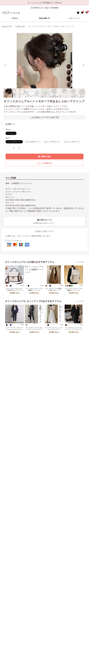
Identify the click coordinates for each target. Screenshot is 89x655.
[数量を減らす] (9, 148)
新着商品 (15, 18)
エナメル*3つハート (14, 142)
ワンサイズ (11, 133)
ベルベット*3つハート (52, 142)
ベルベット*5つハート (72, 142)
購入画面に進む (44, 156)
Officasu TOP (7, 26)
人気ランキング (74, 18)
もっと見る (80, 262)
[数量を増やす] (19, 148)
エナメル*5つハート (32, 142)
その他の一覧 (20, 26)
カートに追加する (44, 163)
